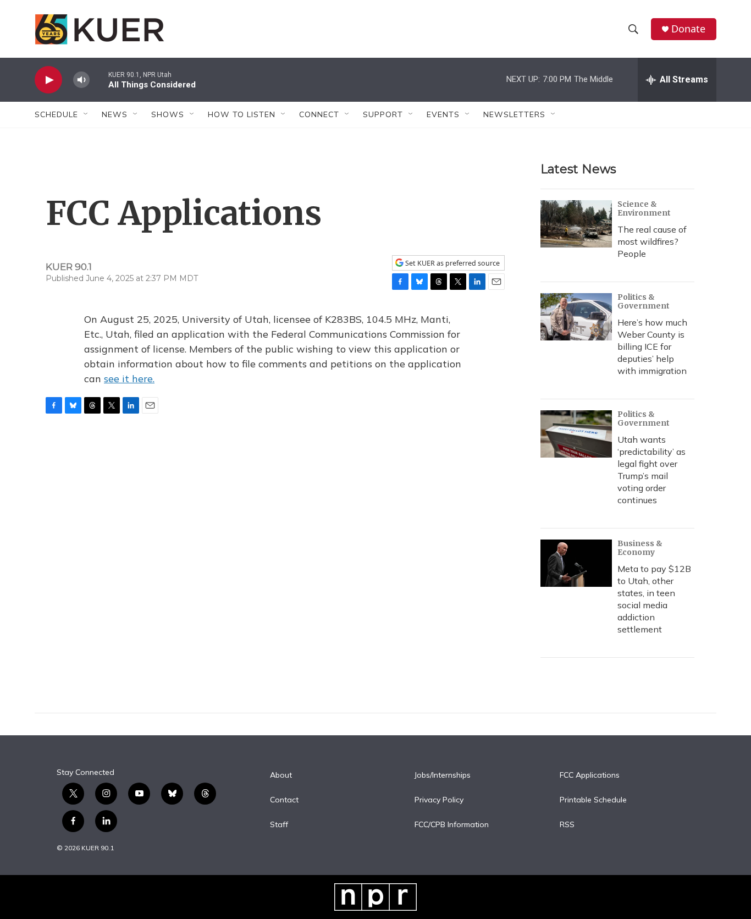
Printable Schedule (593, 800)
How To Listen (241, 114)
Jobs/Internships (443, 775)
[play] (48, 80)
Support (383, 114)
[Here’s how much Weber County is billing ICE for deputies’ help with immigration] (576, 316)
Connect (319, 114)
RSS (567, 825)
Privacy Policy (439, 800)
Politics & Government (643, 301)
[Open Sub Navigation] (86, 114)
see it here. (129, 378)
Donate (688, 29)
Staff (279, 825)
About (281, 775)
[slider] (99, 79)
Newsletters (514, 114)
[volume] (81, 80)
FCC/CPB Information (452, 825)
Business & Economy (639, 547)
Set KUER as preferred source (452, 263)
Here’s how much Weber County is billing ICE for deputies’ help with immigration (652, 346)
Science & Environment (644, 208)
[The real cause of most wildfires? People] (576, 223)
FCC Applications (590, 775)
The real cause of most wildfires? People (652, 241)
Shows (167, 114)
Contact (284, 800)
